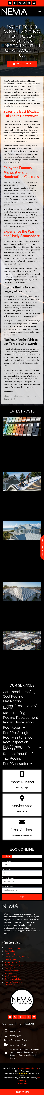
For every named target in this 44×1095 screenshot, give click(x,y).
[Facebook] (10, 3)
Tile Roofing (12, 758)
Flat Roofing (12, 701)
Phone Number (8, 878)
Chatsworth (26, 84)
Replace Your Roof (18, 754)
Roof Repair (12, 727)
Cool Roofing (13, 696)
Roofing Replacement (20, 717)
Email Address (7, 886)
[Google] (24, 3)
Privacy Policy (22, 1083)
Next (22, 897)
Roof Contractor (15, 764)
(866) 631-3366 (15, 1035)
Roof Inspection (15, 742)
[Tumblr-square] (19, 3)
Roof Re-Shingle (16, 733)
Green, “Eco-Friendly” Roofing (20, 707)
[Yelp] (15, 3)
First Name (6, 861)
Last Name (6, 869)
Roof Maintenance (17, 737)
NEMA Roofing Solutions (28, 1068)
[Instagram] (29, 3)
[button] (40, 11)
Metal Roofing (14, 713)
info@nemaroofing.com (22, 835)
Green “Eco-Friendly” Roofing (17, 956)
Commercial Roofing (19, 692)
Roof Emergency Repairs (16, 748)
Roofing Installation (18, 722)
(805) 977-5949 (22, 787)
